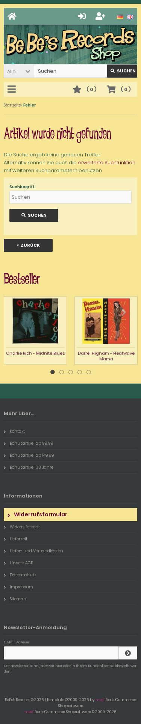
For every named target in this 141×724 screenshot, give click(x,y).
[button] (19, 71)
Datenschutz (23, 575)
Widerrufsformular (40, 514)
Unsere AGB (21, 563)
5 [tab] (88, 372)
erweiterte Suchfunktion (106, 162)
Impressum (21, 587)
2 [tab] (61, 372)
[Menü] (13, 90)
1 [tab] (52, 372)
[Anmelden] (83, 16)
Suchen (122, 71)
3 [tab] (70, 372)
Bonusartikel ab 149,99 (32, 455)
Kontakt (17, 431)
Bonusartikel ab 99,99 (31, 443)
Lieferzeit (18, 539)
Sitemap (18, 599)
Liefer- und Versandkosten (36, 551)
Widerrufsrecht (25, 527)
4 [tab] (79, 372)
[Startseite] (13, 16)
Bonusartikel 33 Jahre (31, 467)
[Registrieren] (102, 16)
